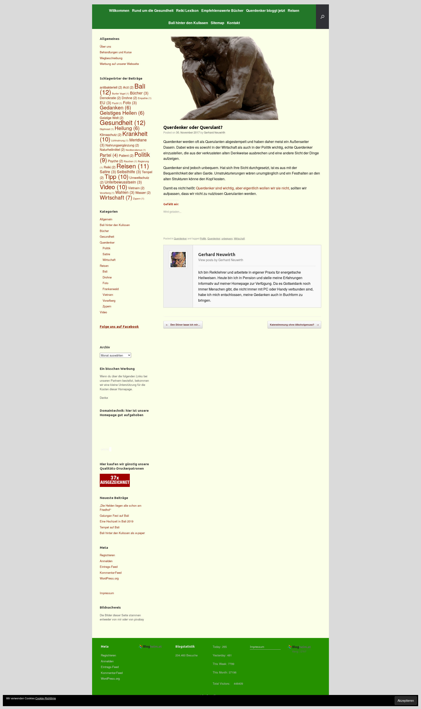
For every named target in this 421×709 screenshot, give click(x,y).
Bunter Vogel (120, 93)
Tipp (116, 176)
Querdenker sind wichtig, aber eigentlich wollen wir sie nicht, (243, 188)
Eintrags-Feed (109, 567)
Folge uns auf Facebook (119, 326)
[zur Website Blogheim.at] (150, 648)
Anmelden (106, 561)
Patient (126, 155)
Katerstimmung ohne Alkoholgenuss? (294, 324)
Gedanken (115, 107)
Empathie (145, 98)
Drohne (129, 97)
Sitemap (217, 22)
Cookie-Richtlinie (45, 698)
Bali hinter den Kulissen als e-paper (122, 533)
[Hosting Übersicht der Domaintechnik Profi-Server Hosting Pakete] (124, 437)
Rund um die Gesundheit (152, 10)
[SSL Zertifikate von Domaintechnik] (127, 444)
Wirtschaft (239, 238)
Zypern (138, 198)
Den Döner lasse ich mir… (183, 324)
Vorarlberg (107, 192)
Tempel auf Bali (110, 527)
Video (113, 186)
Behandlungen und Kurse (116, 52)
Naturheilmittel (112, 149)
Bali (105, 271)
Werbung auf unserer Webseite (119, 64)
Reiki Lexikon (187, 10)
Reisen (293, 10)
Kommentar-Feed (110, 572)
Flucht (117, 103)
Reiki (110, 167)
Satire (108, 171)
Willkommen (119, 10)
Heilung (127, 128)
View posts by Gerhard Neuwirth (220, 259)
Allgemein (106, 219)
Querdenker (180, 238)
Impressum (107, 593)
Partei (109, 155)
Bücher (139, 93)
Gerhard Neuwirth (214, 132)
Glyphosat (107, 129)
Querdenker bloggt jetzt (265, 10)
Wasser (143, 192)
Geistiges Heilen (122, 112)
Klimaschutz (110, 134)
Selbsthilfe (129, 171)
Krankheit (124, 136)
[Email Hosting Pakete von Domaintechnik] (126, 439)
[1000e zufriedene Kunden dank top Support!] (127, 441)
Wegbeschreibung (111, 58)
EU (105, 102)
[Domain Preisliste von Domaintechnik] (123, 434)
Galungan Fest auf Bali (114, 515)
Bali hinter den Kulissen (188, 22)
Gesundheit (123, 122)
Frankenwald (111, 289)
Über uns (105, 46)
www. (105, 449)
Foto (130, 102)
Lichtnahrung (119, 140)
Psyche (115, 161)
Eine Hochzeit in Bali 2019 (116, 521)
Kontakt (233, 22)
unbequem (227, 238)
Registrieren (107, 555)
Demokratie (110, 97)
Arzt (128, 87)
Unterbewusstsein (123, 182)
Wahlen (124, 192)
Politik (203, 238)
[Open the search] (322, 16)
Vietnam (136, 187)
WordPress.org (109, 578)
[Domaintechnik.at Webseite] (119, 425)
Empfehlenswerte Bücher (222, 10)
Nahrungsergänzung (122, 145)
